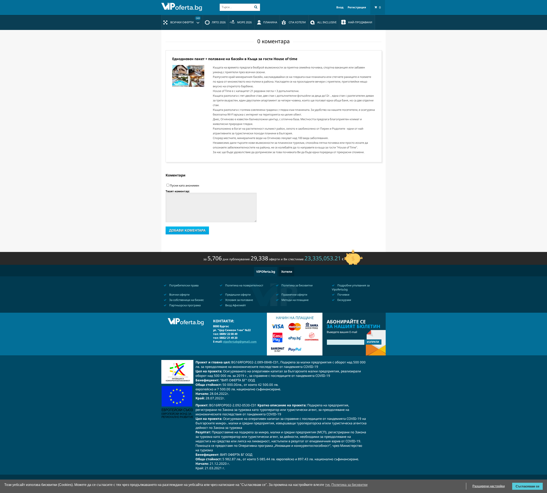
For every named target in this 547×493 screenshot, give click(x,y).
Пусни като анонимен (184, 185)
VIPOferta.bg (265, 271)
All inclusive (327, 22)
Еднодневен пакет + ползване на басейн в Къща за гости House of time (234, 59)
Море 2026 (244, 22)
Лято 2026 (219, 22)
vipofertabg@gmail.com (240, 341)
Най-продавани (360, 22)
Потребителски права (184, 285)
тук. (328, 485)
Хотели (286, 271)
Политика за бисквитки (297, 285)
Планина (270, 22)
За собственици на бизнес (186, 300)
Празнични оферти (294, 294)
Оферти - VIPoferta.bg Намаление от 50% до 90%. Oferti (182, 7)
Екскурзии (344, 300)
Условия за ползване (239, 300)
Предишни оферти (238, 294)
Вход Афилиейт (235, 305)
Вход (339, 7)
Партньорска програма (185, 305)
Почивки (343, 294)
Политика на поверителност (244, 285)
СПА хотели (297, 22)
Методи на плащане (295, 300)
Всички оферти (185, 20)
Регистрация (357, 7)
